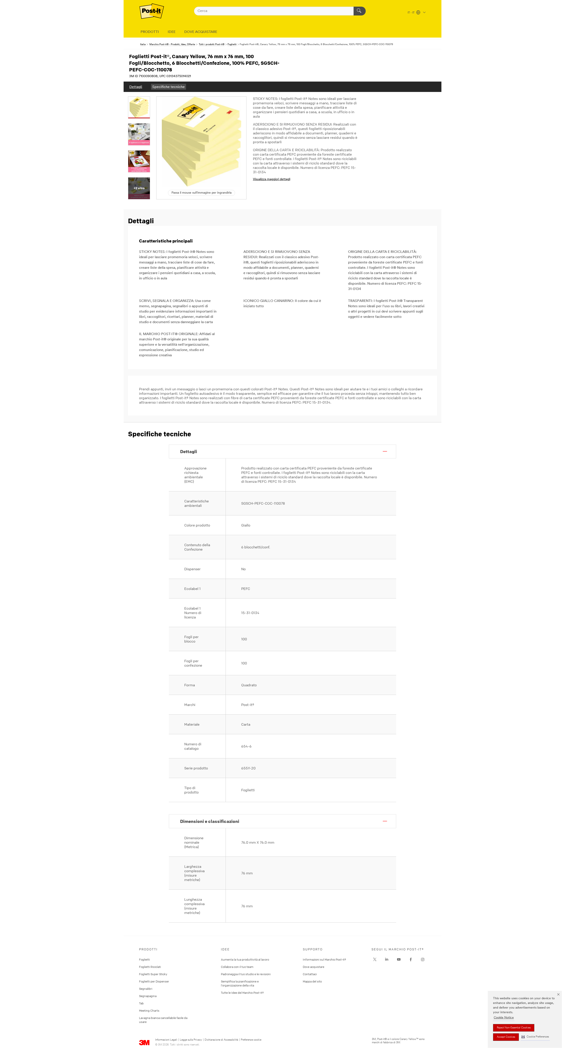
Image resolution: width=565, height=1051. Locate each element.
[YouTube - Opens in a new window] (399, 959)
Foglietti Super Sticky (153, 974)
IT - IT (411, 12)
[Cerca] (360, 11)
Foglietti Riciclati (150, 967)
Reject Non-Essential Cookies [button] (514, 1027)
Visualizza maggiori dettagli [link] (271, 179)
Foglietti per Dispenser (154, 981)
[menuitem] (135, 87)
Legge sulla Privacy (191, 1040)
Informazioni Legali (166, 1040)
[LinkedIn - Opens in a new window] (386, 959)
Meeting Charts (149, 1010)
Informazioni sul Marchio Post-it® (324, 959)
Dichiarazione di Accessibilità (221, 1040)
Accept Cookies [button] (506, 1037)
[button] (535, 1037)
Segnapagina (147, 996)
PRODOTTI (150, 32)
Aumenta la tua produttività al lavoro (245, 959)
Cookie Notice (504, 1017)
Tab (141, 1003)
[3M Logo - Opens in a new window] (151, 11)
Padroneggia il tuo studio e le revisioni (246, 974)
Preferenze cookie (251, 1040)
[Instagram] (374, 959)
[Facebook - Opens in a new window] (410, 959)
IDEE (171, 32)
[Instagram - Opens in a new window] (422, 959)
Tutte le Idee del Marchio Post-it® (242, 992)
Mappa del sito (312, 981)
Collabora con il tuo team (237, 967)
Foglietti (144, 959)
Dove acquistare (313, 967)
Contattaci (310, 974)
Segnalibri (145, 988)
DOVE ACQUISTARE (200, 32)
